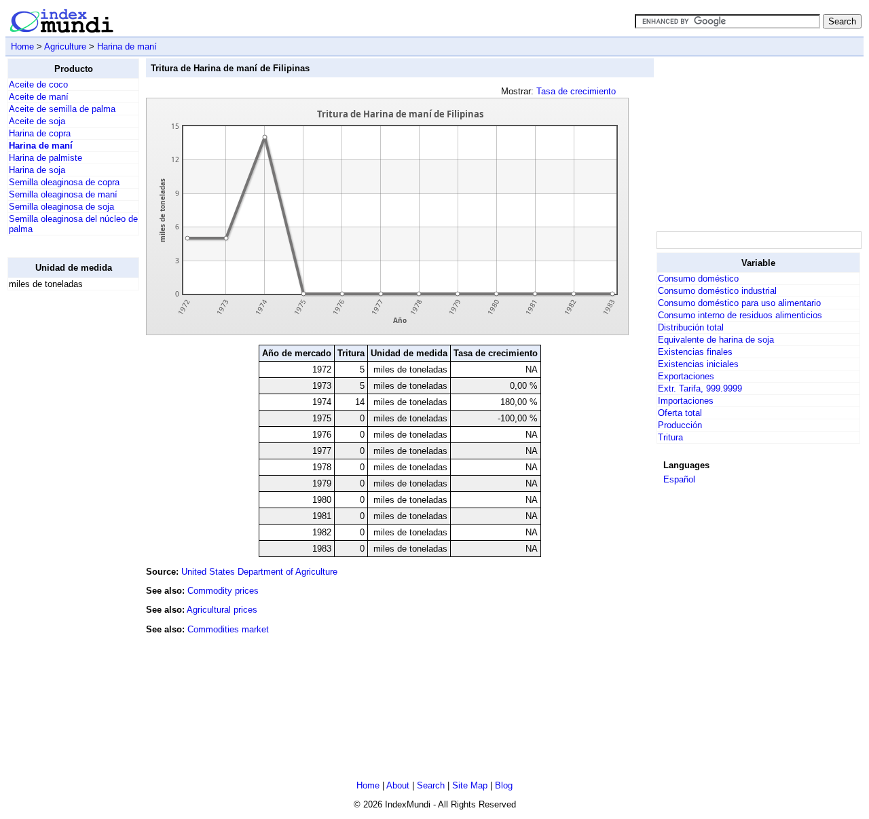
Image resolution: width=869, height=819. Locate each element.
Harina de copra (40, 133)
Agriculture (65, 46)
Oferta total (680, 413)
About (397, 785)
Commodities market (228, 629)
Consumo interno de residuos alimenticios (740, 315)
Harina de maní (127, 46)
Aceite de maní (39, 97)
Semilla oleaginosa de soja (61, 207)
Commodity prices (223, 591)
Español (679, 479)
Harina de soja (37, 170)
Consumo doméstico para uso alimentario (739, 303)
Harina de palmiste (45, 158)
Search (431, 785)
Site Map (469, 785)
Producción (680, 425)
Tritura (670, 437)
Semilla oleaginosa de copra (64, 182)
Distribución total (691, 327)
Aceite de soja (37, 121)
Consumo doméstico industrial (717, 291)
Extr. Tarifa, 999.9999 (700, 388)
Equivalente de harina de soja (716, 340)
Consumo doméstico (698, 278)
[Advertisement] (61, 504)
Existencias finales (695, 352)
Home (22, 46)
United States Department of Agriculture (259, 572)
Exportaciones (686, 376)
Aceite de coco (38, 84)
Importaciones (686, 401)
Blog (504, 785)
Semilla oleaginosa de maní (63, 194)
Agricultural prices (222, 610)
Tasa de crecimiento (576, 91)
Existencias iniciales (698, 364)
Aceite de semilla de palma (62, 109)
